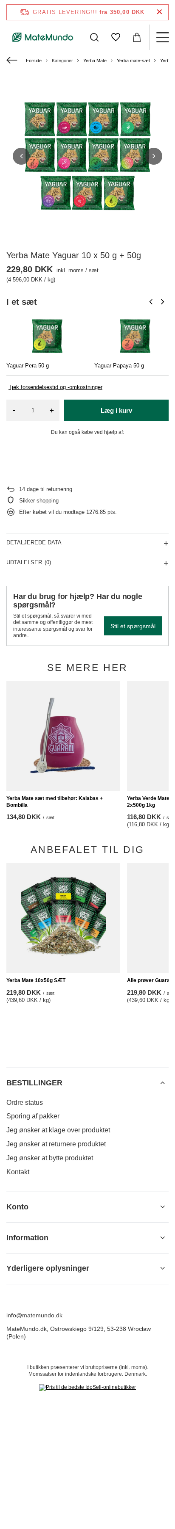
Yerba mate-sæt (133, 60)
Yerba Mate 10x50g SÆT (35, 980)
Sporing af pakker (32, 1116)
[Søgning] (94, 37)
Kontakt (17, 1172)
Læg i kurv (116, 410)
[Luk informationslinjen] (159, 12)
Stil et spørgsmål (132, 626)
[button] (21, 156)
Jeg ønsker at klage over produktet (58, 1130)
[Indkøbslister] (115, 37)
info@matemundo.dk (34, 1315)
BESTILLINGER (34, 1083)
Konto (17, 1207)
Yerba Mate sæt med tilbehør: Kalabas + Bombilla (54, 801)
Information (27, 1238)
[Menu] (162, 37)
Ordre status (24, 1102)
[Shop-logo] (42, 37)
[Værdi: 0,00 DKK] (136, 37)
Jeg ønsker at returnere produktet (56, 1144)
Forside (34, 60)
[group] (87, 156)
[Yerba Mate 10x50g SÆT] (63, 918)
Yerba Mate (95, 60)
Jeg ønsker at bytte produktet (49, 1158)
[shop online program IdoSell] (87, 1387)
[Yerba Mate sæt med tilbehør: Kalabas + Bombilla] (63, 736)
